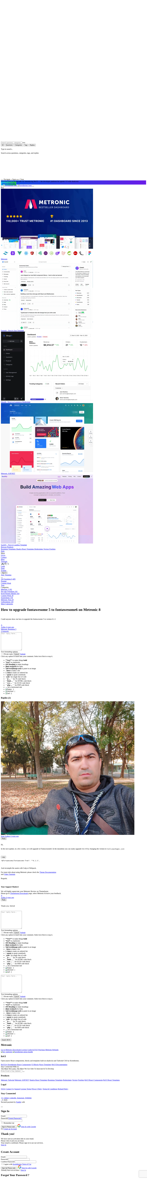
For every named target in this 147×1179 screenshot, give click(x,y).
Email (3, 1116)
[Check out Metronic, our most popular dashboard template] (2, 564)
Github (6, 1098)
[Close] (2, 1106)
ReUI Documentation (59, 1065)
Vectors (46, 549)
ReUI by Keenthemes (9, 1065)
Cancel (16, 654)
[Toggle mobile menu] (2, 186)
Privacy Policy (37, 1089)
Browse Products (7, 547)
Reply (4, 838)
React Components (24, 1065)
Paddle (18, 1102)
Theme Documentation (48, 872)
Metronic (4, 629)
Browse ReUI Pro (8, 183)
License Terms (26, 1089)
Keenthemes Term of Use (22, 1164)
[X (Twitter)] (8, 564)
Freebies (52, 549)
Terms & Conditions (50, 1089)
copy (3, 857)
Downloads (17, 1050)
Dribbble (28, 1098)
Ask (6, 575)
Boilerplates (39, 549)
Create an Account (10, 1129)
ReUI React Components (94, 1080)
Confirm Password (7, 1162)
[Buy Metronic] (7, 1052)
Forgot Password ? (15, 1118)
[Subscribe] (23, 1071)
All (3, 145)
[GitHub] (5, 564)
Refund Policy (63, 1089)
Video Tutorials (9, 874)
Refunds (55, 1050)
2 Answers (5, 631)
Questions (9, 145)
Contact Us (10, 1089)
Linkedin (13, 1098)
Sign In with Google (28, 1127)
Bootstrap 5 (12, 629)
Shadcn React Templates (25, 549)
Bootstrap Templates (8, 549)
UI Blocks (35, 1065)
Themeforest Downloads (19, 893)
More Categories (7, 604)
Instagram (21, 1098)
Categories (18, 145)
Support (17, 1089)
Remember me (9, 1123)
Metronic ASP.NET (22, 1080)
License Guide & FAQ (29, 1050)
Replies (32, 145)
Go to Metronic (7, 1050)
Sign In (4, 573)
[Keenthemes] (17, 186)
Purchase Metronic (45, 1050)
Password (4, 1118)
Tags (26, 145)
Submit (22, 654)
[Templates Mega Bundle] (23, 1052)
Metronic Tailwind (7, 1080)
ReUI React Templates (111, 1080)
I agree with (8, 1164)
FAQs (3, 1089)
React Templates (45, 1065)
